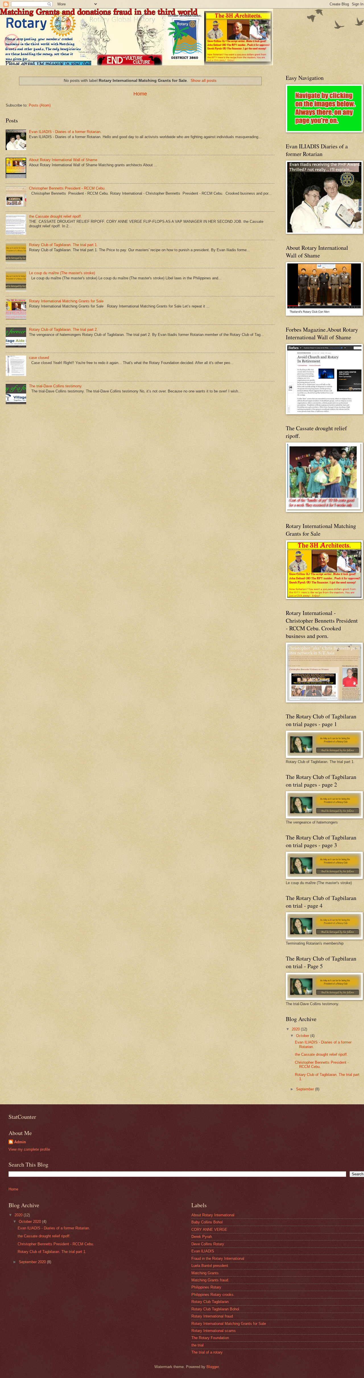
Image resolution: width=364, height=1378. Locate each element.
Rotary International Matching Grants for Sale (66, 301)
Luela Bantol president (209, 1265)
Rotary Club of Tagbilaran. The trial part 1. (63, 245)
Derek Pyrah (201, 1236)
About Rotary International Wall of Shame (63, 160)
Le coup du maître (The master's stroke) (62, 273)
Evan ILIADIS (202, 1251)
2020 (296, 1029)
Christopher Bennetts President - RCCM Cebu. (67, 188)
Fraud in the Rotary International (217, 1258)
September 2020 (33, 1262)
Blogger (212, 1367)
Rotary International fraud (212, 1316)
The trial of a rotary (207, 1352)
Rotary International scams (213, 1331)
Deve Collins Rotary (207, 1244)
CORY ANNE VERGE (209, 1229)
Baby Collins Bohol (207, 1222)
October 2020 (30, 1221)
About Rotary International (212, 1215)
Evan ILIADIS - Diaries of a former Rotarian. (65, 132)
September (305, 1089)
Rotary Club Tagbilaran (210, 1302)
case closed (39, 358)
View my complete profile (29, 1149)
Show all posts (203, 80)
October (303, 1036)
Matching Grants (205, 1273)
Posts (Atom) (40, 105)
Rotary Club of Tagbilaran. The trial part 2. (63, 329)
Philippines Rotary (206, 1287)
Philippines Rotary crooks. (213, 1294)
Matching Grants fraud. (210, 1280)
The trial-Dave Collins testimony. (55, 386)
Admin (20, 1142)
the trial (197, 1345)
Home (140, 94)
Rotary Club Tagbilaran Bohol (215, 1309)
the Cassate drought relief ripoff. (55, 216)
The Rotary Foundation (210, 1338)
